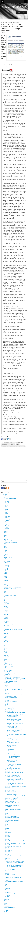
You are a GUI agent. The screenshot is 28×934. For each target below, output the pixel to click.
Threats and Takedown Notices (10, 664)
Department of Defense (10, 711)
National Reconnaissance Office (13, 730)
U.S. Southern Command (12, 763)
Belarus (5, 535)
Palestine (6, 633)
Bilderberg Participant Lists (11, 542)
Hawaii (6, 821)
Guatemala (6, 580)
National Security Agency (12, 731)
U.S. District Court (9, 883)
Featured (6, 910)
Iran (5, 590)
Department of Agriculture (10, 707)
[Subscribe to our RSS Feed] (7, 488)
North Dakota (8, 858)
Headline (6, 913)
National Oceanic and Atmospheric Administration (15, 844)
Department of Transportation (11, 798)
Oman (5, 628)
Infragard (9, 806)
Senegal (7, 520)
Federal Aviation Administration (12, 803)
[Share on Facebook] (2, 439)
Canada (5, 550)
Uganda (7, 528)
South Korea (6, 656)
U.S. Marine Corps (10, 752)
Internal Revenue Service (12, 794)
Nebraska (7, 847)
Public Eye (5, 911)
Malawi (5, 613)
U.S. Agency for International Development (14, 881)
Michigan (6, 617)
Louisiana (7, 829)
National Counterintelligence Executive (15, 865)
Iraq (5, 591)
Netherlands (6, 619)
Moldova (6, 618)
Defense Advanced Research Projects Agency (16, 712)
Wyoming (7, 896)
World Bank (6, 906)
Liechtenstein (7, 609)
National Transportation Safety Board (13, 846)
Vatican (5, 900)
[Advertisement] (14, 463)
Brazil (5, 546)
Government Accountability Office (12, 820)
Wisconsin (7, 895)
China (5, 553)
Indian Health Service (11, 774)
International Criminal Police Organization (13, 587)
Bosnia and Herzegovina (9, 544)
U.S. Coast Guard (10, 746)
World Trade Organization (9, 907)
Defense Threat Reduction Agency (14, 719)
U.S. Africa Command (11, 737)
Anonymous (6, 442)
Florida (6, 814)
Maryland (7, 831)
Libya (6, 513)
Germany (6, 577)
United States (7, 682)
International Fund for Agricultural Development (15, 679)
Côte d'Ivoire (8, 502)
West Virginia (8, 891)
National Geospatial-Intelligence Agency (15, 729)
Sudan (6, 524)
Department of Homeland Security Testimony (16, 778)
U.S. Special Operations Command (14, 764)
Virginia (7, 887)
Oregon (7, 873)
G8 (4, 575)
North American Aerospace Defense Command (16, 733)
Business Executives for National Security (14, 692)
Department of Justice (9, 787)
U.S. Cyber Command (12, 767)
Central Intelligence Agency (11, 697)
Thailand (6, 663)
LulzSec (17, 444)
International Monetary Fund (10, 588)
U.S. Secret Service (10, 784)
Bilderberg (6, 539)
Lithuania (6, 610)
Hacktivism (13, 444)
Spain (5, 658)
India (5, 584)
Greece (5, 579)
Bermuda (6, 538)
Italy (5, 596)
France (5, 573)
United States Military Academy (13, 768)
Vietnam (5, 904)
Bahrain (5, 532)
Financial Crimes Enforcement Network (15, 793)
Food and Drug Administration (11, 816)
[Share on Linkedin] (8, 439)
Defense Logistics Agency (12, 716)
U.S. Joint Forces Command (12, 750)
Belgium (5, 536)
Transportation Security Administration (15, 783)
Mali (6, 515)
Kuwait (5, 602)
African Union (8, 500)
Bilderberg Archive (9, 540)
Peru (5, 637)
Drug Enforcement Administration (14, 788)
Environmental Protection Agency (12, 802)
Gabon (6, 508)
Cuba (5, 558)
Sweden (5, 659)
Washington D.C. (8, 889)
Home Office (7, 674)
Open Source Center (11, 869)
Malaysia (6, 614)
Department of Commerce (10, 709)
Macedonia (6, 611)
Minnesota (7, 835)
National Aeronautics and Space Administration (15, 840)
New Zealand (6, 621)
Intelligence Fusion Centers (12, 780)
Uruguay (6, 898)
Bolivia (5, 543)
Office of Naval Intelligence (13, 757)
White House (8, 892)
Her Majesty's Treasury (10, 673)
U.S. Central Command (11, 745)
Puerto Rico (6, 643)
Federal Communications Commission (13, 809)
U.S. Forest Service (10, 708)
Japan (5, 598)
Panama (5, 634)
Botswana (7, 501)
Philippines (6, 639)
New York (7, 854)
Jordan (5, 599)
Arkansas (7, 688)
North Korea (6, 625)
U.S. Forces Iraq (10, 748)
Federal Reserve (8, 810)
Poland (5, 640)
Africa (5, 497)
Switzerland (6, 660)
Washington (7, 888)
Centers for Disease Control (11, 696)
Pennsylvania (8, 876)
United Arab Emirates (8, 670)
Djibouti (7, 504)
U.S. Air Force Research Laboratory (14, 739)
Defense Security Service (12, 718)
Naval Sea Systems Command (14, 756)
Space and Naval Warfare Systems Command (17, 759)
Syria (5, 662)
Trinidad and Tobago (8, 666)
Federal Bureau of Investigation (12, 805)
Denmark (6, 562)
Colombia (6, 554)
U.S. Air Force (9, 738)
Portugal (6, 641)
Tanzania (7, 525)
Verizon (5, 903)
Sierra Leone (8, 521)
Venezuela (6, 902)
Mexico (5, 615)
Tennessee (7, 878)
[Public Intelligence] (14, 7)
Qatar (5, 644)
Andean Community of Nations (10, 530)
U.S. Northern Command (12, 760)
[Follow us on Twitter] (5, 488)
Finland (5, 572)
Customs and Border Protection (13, 776)
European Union (7, 566)
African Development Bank (10, 498)
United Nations (7, 675)
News (4, 908)
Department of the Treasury (11, 791)
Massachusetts (8, 832)
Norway (5, 626)
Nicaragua (6, 622)
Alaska (6, 685)
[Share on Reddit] (6, 439)
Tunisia (6, 527)
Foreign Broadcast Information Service (15, 699)
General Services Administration (12, 817)
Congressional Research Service (11, 703)
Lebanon (6, 607)
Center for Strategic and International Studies (14, 694)
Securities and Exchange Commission (13, 877)
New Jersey (7, 851)
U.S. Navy (8, 753)
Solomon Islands (7, 654)
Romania (6, 647)
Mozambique (8, 519)
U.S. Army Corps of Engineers (13, 742)
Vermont (7, 885)
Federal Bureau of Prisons (10, 808)
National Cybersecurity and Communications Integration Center (13, 446)
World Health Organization (11, 681)
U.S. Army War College (11, 744)
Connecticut (7, 704)
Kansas (6, 827)
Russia (5, 648)
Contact (24, 12)
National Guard (8, 842)
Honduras (6, 581)
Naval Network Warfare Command (15, 754)
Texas (6, 880)
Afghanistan (6, 495)
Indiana (7, 825)
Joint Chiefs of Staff (11, 722)
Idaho (6, 823)
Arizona (7, 686)
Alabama (7, 684)
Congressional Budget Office (11, 701)
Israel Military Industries (10, 595)
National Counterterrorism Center (14, 866)
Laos (5, 604)
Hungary (6, 583)
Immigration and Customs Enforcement (15, 779)
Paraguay (6, 636)
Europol (7, 569)
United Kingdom (7, 671)
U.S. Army (9, 741)
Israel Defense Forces (9, 594)
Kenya (6, 510)
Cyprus (5, 559)
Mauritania (7, 516)
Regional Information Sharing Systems (15, 782)
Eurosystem (7, 570)
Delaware (7, 705)
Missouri (7, 838)
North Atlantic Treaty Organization (11, 624)
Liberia (6, 512)
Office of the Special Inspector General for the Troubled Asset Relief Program (16, 796)
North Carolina (8, 857)
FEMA (6, 813)
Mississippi (7, 836)
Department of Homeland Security (10, 22)
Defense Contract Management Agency (15, 714)
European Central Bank (10, 568)
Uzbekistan (6, 899)
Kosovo (5, 600)
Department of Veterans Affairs (13, 720)
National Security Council (12, 893)
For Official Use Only (5, 444)
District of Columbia (9, 801)
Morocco (7, 517)
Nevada (6, 848)
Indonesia (6, 585)
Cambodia (6, 549)
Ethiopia (7, 506)
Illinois (6, 824)
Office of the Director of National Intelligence (14, 861)
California (7, 693)
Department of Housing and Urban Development (15, 786)
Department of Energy (10, 771)
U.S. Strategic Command (12, 765)
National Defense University (12, 727)
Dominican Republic (8, 564)
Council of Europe (8, 557)
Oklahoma (7, 872)
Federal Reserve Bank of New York (14, 812)
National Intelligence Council (13, 868)
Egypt (6, 505)
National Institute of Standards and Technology (15, 843)
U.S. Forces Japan (10, 749)
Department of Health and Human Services (14, 772)
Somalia (7, 523)
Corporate (6, 555)
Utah (6, 884)
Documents (5, 494)
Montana (7, 839)
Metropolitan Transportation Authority (15, 855)
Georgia (5, 576)
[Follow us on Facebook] (2, 488)
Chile (5, 551)
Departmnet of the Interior (10, 799)
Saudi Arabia (6, 649)
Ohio (6, 870)
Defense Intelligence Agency (12, 715)
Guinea (6, 509)
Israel (5, 592)
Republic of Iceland (8, 645)
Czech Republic (7, 561)
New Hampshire (8, 850)
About (18, 12)
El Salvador (6, 565)
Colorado (7, 700)
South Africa (6, 655)
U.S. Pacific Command (11, 761)
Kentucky (7, 828)
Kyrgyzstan (6, 603)
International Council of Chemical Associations (15, 678)
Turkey (5, 667)
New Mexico (7, 853)
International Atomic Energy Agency (12, 677)
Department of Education (10, 769)
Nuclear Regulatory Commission (12, 859)
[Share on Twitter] (4, 439)
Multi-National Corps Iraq (12, 726)
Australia (6, 531)
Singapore (6, 652)
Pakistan (6, 632)
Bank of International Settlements (11, 534)
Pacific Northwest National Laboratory (13, 874)
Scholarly (6, 651)
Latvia (5, 606)
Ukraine (5, 669)
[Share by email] (10, 439)
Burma (5, 547)
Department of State (9, 790)
